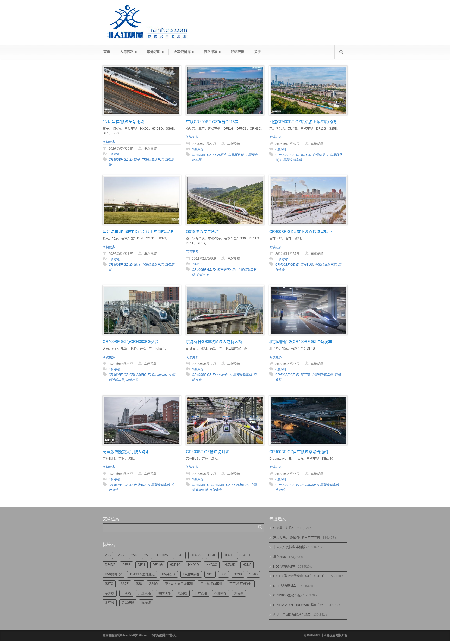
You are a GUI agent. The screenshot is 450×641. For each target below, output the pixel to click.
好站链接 (237, 52)
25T (147, 555)
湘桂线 (109, 603)
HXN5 (247, 565)
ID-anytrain (220, 375)
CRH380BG (137, 375)
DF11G (157, 565)
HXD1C (175, 565)
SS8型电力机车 (284, 528)
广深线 (126, 593)
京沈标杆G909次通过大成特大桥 (214, 341)
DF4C (212, 555)
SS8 (139, 584)
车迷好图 (155, 52)
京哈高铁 (132, 380)
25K (134, 555)
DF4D (228, 555)
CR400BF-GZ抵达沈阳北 (207, 451)
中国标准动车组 (152, 159)
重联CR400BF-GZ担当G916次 (212, 121)
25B (108, 555)
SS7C (109, 584)
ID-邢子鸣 (303, 375)
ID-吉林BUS (304, 264)
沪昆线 (238, 593)
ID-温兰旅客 (191, 574)
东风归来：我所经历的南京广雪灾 (296, 538)
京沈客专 (203, 275)
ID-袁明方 (219, 155)
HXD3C (211, 565)
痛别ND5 (279, 557)
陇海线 (146, 603)
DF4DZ (110, 565)
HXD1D (193, 565)
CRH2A (162, 555)
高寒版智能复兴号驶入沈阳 (126, 451)
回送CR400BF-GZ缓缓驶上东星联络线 (302, 121)
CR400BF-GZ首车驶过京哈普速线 (298, 451)
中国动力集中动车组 (179, 584)
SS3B (238, 574)
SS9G (153, 584)
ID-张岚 (134, 264)
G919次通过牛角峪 (202, 231)
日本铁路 (201, 593)
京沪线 (109, 593)
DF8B (126, 565)
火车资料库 (184, 52)
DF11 (141, 565)
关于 (257, 52)
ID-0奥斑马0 (113, 574)
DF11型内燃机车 (284, 586)
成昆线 (182, 593)
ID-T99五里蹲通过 (142, 574)
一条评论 (281, 259)
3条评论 (197, 264)
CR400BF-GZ (118, 159)
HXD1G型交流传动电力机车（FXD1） (300, 576)
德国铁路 (164, 593)
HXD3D (229, 565)
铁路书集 (212, 52)
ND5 (210, 574)
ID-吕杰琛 (169, 574)
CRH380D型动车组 (287, 595)
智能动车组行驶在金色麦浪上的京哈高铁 (138, 231)
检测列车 (220, 593)
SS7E (125, 584)
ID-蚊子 (134, 159)
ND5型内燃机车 (284, 566)
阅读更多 (109, 142)
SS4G (253, 574)
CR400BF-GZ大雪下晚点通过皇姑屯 (300, 231)
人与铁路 (128, 52)
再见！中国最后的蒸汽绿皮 (292, 615)
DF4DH (301, 155)
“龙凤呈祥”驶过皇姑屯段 (123, 121)
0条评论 (114, 154)
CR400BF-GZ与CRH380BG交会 (131, 341)
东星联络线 (235, 155)
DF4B (179, 555)
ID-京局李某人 (318, 155)
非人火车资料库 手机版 (289, 547)
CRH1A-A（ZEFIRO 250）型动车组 (298, 605)
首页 (106, 52)
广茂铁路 (144, 593)
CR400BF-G (200, 485)
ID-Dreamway (157, 375)
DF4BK (196, 555)
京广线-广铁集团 (240, 584)
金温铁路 (128, 603)
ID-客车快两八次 (224, 269)
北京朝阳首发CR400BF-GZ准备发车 (300, 341)
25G (121, 555)
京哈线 (280, 490)
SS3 (224, 574)
